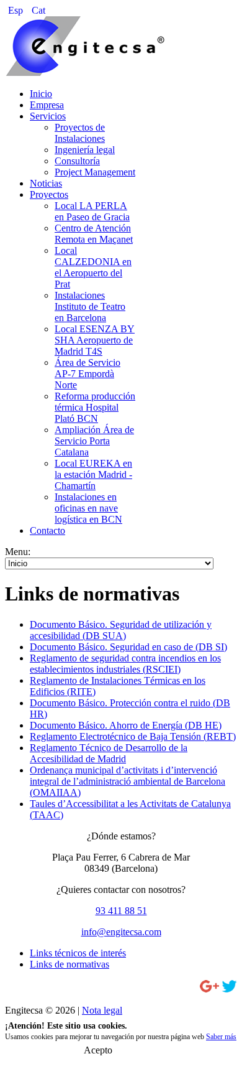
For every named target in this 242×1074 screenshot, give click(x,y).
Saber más (221, 1036)
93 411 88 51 (121, 910)
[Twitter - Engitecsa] (229, 989)
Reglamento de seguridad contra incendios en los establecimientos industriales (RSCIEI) (125, 664)
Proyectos (49, 194)
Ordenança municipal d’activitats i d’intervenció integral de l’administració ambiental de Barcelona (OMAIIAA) (127, 781)
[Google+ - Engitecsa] (209, 989)
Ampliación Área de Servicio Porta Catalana (94, 440)
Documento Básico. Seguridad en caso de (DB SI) (128, 647)
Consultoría (77, 161)
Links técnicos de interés (78, 953)
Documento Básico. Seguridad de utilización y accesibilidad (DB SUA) (121, 630)
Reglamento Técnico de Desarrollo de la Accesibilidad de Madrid (108, 753)
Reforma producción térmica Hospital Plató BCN (95, 407)
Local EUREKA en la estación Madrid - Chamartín (93, 474)
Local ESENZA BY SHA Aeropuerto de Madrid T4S (95, 340)
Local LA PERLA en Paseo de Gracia (92, 211)
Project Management (95, 172)
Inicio (41, 93)
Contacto (47, 530)
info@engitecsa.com (121, 932)
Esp (16, 10)
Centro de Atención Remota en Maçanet (94, 234)
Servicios (48, 116)
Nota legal (102, 1010)
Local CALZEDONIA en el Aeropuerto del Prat (93, 267)
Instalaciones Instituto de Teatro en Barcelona (90, 306)
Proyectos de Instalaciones (80, 133)
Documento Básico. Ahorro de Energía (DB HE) (126, 725)
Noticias (46, 183)
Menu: (17, 551)
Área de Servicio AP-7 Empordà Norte (87, 373)
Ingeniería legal (85, 149)
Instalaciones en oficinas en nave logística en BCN (88, 508)
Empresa (47, 105)
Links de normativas (69, 964)
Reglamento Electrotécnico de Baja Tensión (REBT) (133, 736)
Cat (38, 10)
